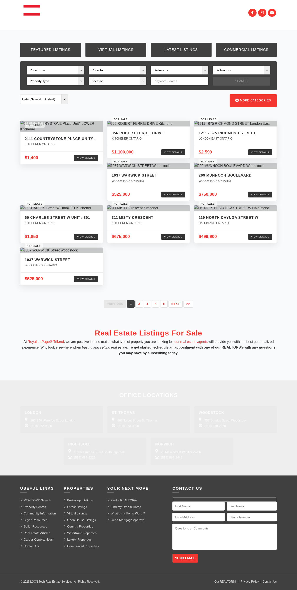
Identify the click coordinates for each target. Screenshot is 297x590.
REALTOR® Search (37, 500)
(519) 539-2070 (215, 426)
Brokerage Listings (80, 500)
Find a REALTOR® (124, 500)
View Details (86, 158)
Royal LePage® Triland (46, 342)
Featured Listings (50, 50)
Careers (197, 12)
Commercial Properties (83, 546)
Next (175, 303)
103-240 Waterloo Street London (52, 420)
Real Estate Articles (37, 533)
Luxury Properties (79, 539)
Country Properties (80, 526)
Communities (105, 12)
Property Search (35, 507)
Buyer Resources (35, 520)
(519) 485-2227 (84, 457)
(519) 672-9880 (41, 426)
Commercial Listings (246, 50)
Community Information (40, 513)
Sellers (149, 12)
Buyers (130, 12)
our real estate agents (191, 342)
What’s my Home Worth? (128, 513)
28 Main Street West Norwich (181, 452)
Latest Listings (181, 50)
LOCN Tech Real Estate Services (51, 581)
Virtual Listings (115, 50)
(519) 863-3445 (171, 457)
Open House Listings (81, 520)
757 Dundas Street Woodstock (225, 420)
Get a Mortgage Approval (128, 520)
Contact (218, 12)
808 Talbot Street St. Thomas (137, 420)
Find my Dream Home (126, 507)
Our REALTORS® (225, 581)
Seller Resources (35, 526)
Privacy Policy (250, 581)
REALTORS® (173, 12)
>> (188, 303)
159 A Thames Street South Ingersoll (99, 452)
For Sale (79, 12)
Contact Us (31, 546)
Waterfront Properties (82, 533)
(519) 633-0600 (128, 426)
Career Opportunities (38, 539)
